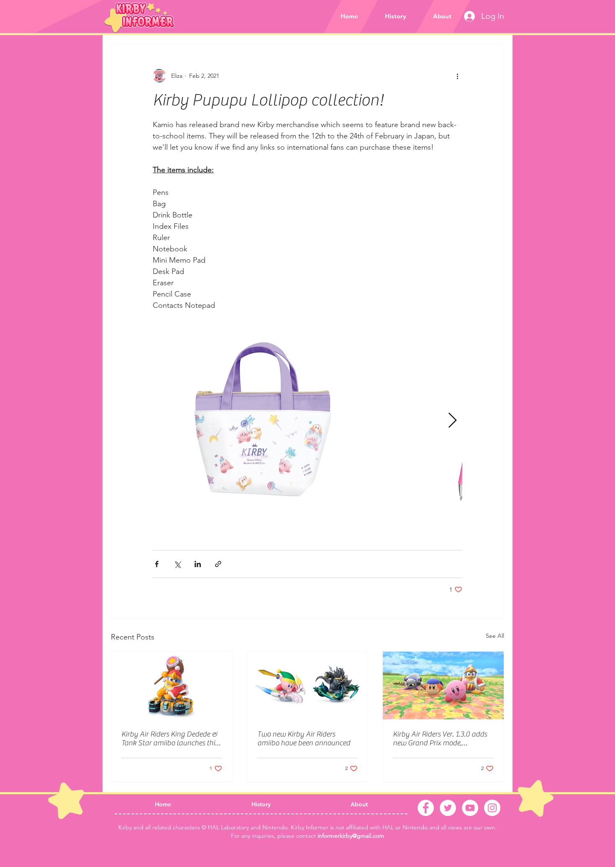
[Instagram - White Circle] (492, 808)
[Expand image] (261, 421)
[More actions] (457, 76)
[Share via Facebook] (157, 564)
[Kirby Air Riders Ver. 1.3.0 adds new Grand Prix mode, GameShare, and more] (443, 685)
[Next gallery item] (452, 421)
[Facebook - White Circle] (426, 808)
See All (495, 635)
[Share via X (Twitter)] (177, 564)
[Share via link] (218, 564)
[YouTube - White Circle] (470, 808)
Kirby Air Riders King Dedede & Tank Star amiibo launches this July (169, 738)
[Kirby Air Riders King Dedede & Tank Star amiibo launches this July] (171, 685)
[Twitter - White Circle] (448, 808)
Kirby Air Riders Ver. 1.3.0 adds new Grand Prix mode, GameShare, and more (440, 738)
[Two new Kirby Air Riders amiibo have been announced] (307, 685)
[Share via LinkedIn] (198, 564)
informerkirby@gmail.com (351, 835)
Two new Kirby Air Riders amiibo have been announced (303, 738)
